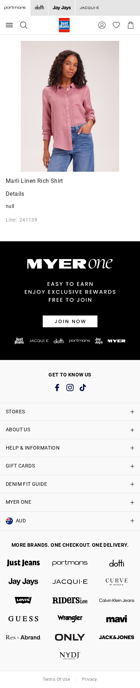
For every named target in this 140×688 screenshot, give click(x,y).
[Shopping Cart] (130, 25)
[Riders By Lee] (70, 600)
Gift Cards (20, 466)
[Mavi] (116, 618)
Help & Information (33, 448)
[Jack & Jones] (116, 637)
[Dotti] (116, 563)
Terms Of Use (56, 679)
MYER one (18, 502)
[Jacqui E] (89, 8)
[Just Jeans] (23, 563)
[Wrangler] (70, 618)
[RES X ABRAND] (23, 637)
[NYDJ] (70, 655)
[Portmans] (70, 563)
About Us (18, 429)
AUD (21, 520)
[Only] (70, 637)
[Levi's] (23, 600)
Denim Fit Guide (26, 484)
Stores (15, 411)
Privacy (89, 679)
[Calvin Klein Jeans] (116, 600)
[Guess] (23, 618)
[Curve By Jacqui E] (116, 581)
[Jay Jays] (61, 8)
